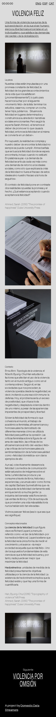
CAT (51, 3)
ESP (45, 3)
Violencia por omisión (28, 679)
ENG (38, 3)
